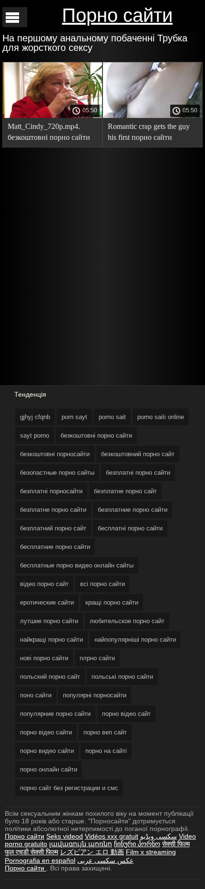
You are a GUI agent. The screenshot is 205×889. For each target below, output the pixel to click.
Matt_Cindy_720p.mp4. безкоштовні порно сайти (49, 131)
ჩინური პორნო (137, 844)
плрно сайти (97, 658)
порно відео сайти (46, 732)
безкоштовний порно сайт (137, 454)
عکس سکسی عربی (105, 860)
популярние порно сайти (55, 713)
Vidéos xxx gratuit (111, 836)
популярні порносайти (94, 695)
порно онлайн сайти (48, 769)
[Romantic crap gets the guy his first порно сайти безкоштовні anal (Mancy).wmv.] (152, 115)
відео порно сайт (44, 583)
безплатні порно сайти (138, 472)
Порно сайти (117, 15)
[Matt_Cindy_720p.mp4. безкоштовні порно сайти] (52, 115)
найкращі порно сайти (51, 639)
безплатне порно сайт (125, 491)
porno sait (112, 416)
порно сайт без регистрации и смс (69, 787)
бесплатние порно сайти (55, 546)
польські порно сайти (122, 676)
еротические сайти (47, 602)
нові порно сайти (44, 658)
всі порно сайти (102, 583)
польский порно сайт (50, 676)
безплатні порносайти (51, 491)
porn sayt (74, 416)
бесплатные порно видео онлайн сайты (76, 565)
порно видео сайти (47, 750)
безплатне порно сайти (53, 509)
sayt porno (34, 435)
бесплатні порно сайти (130, 528)
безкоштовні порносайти (55, 454)
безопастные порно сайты (57, 472)
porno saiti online (160, 416)
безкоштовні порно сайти (96, 435)
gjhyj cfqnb (35, 416)
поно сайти (35, 695)
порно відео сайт (126, 713)
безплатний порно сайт (53, 528)
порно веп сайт (105, 732)
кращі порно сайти (111, 602)
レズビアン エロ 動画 (92, 852)
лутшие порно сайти (49, 621)
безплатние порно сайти (132, 509)
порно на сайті (106, 750)
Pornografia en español (40, 860)
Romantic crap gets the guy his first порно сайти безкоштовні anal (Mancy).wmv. (149, 133)
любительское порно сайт (127, 621)
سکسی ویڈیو (158, 836)
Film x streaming (151, 852)
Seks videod (64, 836)
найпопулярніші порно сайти (135, 639)
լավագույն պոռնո (80, 844)
